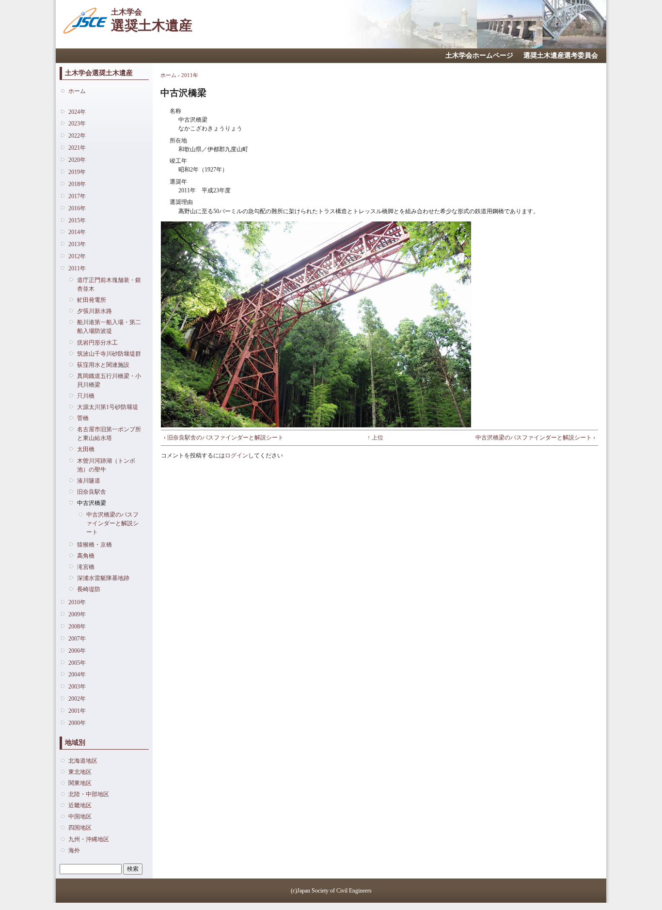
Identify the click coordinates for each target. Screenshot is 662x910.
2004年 (77, 674)
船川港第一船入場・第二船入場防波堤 (109, 326)
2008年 (77, 626)
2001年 (77, 710)
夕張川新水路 (94, 311)
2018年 (77, 184)
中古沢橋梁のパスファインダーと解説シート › (535, 437)
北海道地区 (82, 760)
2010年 (77, 602)
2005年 (77, 662)
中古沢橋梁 (91, 503)
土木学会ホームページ (479, 55)
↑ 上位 (375, 437)
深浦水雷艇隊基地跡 (103, 578)
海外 (74, 850)
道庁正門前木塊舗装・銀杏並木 (109, 284)
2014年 (77, 232)
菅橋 (83, 418)
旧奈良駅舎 (91, 491)
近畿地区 (80, 805)
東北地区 (80, 772)
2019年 (77, 172)
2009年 (77, 614)
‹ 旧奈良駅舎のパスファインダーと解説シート (224, 437)
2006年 (77, 650)
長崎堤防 (88, 589)
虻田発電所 (91, 300)
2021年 (77, 147)
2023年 (77, 123)
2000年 (77, 723)
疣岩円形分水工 (97, 342)
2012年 (77, 256)
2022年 (77, 135)
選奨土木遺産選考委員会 (560, 55)
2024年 (77, 112)
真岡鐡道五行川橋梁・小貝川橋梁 (109, 380)
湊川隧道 (88, 480)
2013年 (77, 244)
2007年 (77, 638)
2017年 (77, 196)
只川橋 (86, 395)
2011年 (77, 268)
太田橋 (86, 449)
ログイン (236, 455)
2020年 (77, 160)
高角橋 (86, 555)
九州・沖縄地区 (88, 839)
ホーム (77, 91)
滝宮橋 (86, 567)
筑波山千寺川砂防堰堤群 (109, 353)
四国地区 (80, 827)
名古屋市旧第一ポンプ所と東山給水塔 (109, 433)
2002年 (77, 698)
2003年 (77, 686)
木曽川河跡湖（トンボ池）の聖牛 (106, 465)
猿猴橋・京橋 (94, 544)
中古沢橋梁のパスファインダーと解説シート (112, 523)
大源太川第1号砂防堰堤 (107, 407)
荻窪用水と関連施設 (103, 364)
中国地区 (80, 816)
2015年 (77, 220)
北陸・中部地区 (88, 794)
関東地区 (80, 783)
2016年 (77, 208)
